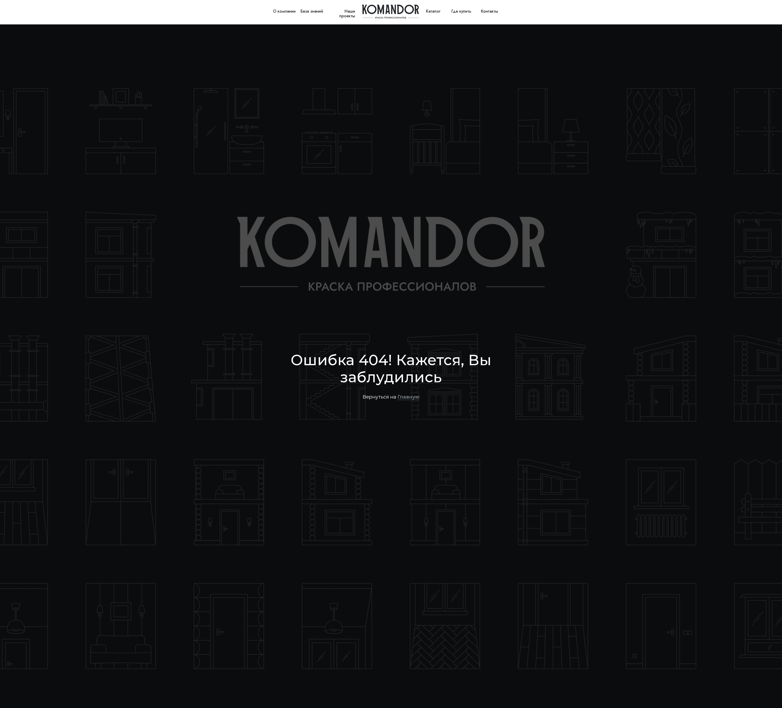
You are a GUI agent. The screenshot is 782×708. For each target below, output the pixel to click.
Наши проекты (347, 13)
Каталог (433, 11)
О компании (284, 11)
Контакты (489, 11)
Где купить (461, 11)
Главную (409, 397)
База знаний (311, 11)
